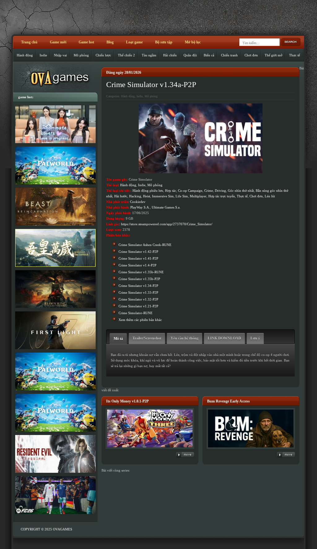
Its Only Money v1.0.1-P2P (127, 401)
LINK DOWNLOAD (224, 338)
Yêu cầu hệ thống (184, 338)
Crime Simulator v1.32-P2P (138, 299)
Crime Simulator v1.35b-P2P (139, 279)
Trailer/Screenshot (146, 338)
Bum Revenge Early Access (228, 401)
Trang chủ (29, 42)
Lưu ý (255, 338)
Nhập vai (60, 55)
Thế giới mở (273, 55)
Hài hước (120, 196)
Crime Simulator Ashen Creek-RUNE (145, 245)
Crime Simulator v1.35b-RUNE (141, 272)
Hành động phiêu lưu (147, 190)
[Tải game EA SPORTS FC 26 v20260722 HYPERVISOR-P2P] (55, 495)
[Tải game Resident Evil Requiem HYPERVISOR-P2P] (55, 454)
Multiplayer (198, 196)
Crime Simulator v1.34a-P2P (151, 84)
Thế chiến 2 (126, 55)
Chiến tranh (229, 55)
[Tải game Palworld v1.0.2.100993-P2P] (55, 413)
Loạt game (134, 42)
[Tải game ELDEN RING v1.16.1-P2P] (55, 289)
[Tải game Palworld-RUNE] (55, 165)
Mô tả (118, 338)
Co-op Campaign (190, 190)
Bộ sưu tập (163, 42)
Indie (43, 55)
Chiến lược (103, 55)
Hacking (135, 196)
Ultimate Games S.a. (166, 207)
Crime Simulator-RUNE (136, 313)
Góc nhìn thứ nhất (241, 190)
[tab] (118, 338)
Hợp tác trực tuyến (221, 196)
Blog (110, 42)
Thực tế (294, 55)
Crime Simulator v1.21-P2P (138, 306)
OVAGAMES (62, 529)
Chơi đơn (251, 55)
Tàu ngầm (149, 55)
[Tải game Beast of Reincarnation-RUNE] (55, 207)
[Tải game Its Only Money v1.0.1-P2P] (150, 449)
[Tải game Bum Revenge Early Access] (250, 449)
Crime (208, 190)
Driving (220, 190)
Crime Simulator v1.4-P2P (137, 265)
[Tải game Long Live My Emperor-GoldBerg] (55, 248)
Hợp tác (170, 190)
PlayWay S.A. (140, 207)
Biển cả (209, 55)
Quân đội (190, 55)
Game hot (86, 42)
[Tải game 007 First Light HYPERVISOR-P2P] (55, 330)
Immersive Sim (163, 196)
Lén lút (270, 196)
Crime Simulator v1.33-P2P (138, 292)
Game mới (58, 42)
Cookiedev (137, 202)
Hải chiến (170, 55)
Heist (146, 196)
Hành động (25, 55)
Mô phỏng (81, 55)
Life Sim (182, 196)
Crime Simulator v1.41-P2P (138, 258)
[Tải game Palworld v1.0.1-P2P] (55, 371)
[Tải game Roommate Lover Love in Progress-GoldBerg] (55, 124)
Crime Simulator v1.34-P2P (138, 286)
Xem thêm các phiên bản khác (140, 320)
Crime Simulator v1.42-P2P (138, 251)
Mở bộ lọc (193, 42)
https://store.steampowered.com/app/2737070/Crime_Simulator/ (166, 224)
